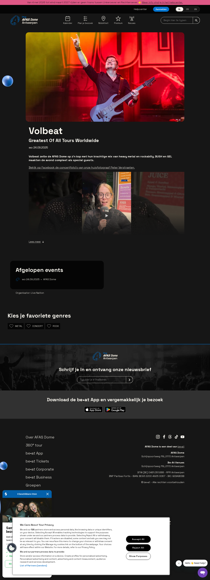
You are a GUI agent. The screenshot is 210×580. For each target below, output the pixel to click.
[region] (91, 546)
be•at (181, 446)
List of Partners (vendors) (33, 565)
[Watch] (106, 215)
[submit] (196, 20)
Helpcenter (140, 9)
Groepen (33, 485)
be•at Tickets (37, 461)
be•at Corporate (40, 469)
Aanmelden (161, 9)
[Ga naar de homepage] (24, 20)
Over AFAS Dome (40, 437)
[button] (12, 548)
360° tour (34, 445)
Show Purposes (138, 556)
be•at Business (39, 477)
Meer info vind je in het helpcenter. (162, 2)
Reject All (138, 547)
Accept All (138, 539)
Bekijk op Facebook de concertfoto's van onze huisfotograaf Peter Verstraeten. (82, 167)
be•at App (34, 453)
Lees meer (35, 241)
